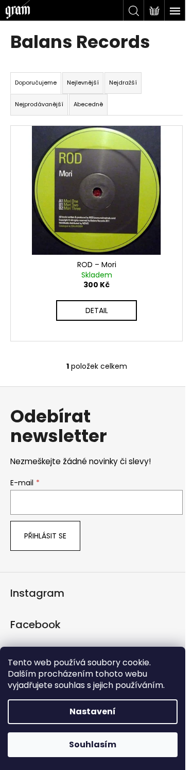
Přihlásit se (45, 536)
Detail (96, 310)
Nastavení (92, 711)
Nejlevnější (83, 82)
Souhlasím (92, 744)
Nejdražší (123, 82)
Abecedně (88, 104)
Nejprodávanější (39, 104)
